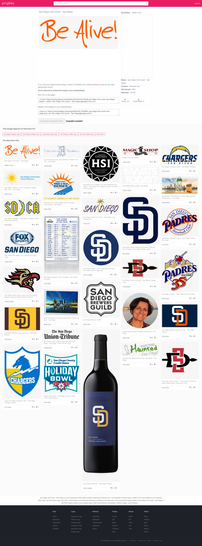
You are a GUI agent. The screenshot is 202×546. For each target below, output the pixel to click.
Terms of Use (157, 540)
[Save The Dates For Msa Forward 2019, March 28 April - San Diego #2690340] (62, 302)
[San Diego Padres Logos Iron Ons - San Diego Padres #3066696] (22, 319)
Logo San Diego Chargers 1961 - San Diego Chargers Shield (19, 402)
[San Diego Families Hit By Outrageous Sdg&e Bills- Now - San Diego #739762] (22, 178)
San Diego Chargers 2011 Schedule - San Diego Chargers (60, 278)
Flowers (146, 519)
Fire (130, 519)
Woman (115, 525)
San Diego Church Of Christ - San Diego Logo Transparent (99, 218)
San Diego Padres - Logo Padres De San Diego (178, 294)
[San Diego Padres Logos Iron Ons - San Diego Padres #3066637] (180, 316)
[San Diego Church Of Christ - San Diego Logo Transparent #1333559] (101, 206)
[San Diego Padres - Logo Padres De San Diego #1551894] (180, 271)
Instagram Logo (76, 516)
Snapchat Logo (76, 528)
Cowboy (115, 528)
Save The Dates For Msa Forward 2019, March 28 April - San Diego (61, 319)
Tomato (55, 525)
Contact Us (141, 540)
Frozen (114, 516)
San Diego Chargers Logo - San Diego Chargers (179, 167)
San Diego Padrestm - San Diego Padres (97, 484)
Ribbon (146, 528)
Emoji (146, 516)
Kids (113, 532)
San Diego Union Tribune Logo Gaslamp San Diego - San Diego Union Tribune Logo (59, 342)
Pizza (54, 516)
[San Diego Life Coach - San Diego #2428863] (22, 152)
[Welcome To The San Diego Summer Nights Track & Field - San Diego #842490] (62, 186)
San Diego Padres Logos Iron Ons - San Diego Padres (178, 331)
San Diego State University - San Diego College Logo (139, 281)
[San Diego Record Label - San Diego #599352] (140, 175)
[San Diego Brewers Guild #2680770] (101, 299)
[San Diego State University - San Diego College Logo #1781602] (140, 268)
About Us (133, 540)
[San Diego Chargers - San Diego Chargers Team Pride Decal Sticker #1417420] (22, 207)
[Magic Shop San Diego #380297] (140, 150)
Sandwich (56, 519)
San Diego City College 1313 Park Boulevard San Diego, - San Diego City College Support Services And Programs (100, 186)
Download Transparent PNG (52, 121)
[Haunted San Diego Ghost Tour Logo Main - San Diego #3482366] (140, 349)
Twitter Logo (75, 519)
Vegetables (56, 522)
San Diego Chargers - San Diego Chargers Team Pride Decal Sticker (21, 219)
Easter (94, 528)
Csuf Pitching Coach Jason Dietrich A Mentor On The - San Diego (61, 160)
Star (130, 525)
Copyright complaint (74, 121)
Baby (114, 522)
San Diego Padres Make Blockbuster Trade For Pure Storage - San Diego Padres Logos (138, 248)
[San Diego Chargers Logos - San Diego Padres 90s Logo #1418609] (180, 222)
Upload (197, 3)
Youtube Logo (76, 522)
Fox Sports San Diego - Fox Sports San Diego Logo (20, 256)
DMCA (149, 540)
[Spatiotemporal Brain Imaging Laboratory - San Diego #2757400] (140, 311)
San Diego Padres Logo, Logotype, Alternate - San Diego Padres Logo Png (99, 269)
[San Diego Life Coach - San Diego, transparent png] (78, 32)
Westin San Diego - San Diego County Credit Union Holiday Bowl (59, 397)
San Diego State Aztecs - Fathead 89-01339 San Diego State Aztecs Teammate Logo (179, 382)
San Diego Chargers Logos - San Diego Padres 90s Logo (178, 239)
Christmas (96, 516)
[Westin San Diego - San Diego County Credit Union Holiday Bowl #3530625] (62, 373)
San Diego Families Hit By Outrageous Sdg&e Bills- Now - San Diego (20, 188)
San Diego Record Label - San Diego (135, 186)
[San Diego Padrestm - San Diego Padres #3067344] (101, 405)
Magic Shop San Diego (130, 157)
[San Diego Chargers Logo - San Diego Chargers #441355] (180, 155)
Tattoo (146, 532)
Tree (130, 528)
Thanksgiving (97, 522)
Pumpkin (56, 528)
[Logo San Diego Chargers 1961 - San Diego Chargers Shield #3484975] (22, 371)
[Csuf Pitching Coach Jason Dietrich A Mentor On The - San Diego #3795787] (62, 151)
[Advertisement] (78, 64)
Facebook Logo (76, 525)
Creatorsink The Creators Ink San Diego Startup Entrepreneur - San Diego (178, 197)
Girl (113, 519)
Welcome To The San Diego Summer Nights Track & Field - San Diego (59, 203)
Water (146, 525)
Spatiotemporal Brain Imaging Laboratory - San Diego (139, 332)
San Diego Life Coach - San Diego (16, 161)
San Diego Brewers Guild (91, 320)
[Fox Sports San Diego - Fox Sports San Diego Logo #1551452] (22, 241)
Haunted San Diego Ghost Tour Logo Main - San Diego (139, 359)
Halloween (96, 519)
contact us (96, 84)
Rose (145, 522)
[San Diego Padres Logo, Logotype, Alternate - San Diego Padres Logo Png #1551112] (101, 248)
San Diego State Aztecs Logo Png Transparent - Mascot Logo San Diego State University (21, 296)
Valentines (96, 525)
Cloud (131, 516)
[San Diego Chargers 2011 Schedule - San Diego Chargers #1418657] (62, 244)
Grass (131, 522)
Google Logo (75, 532)
